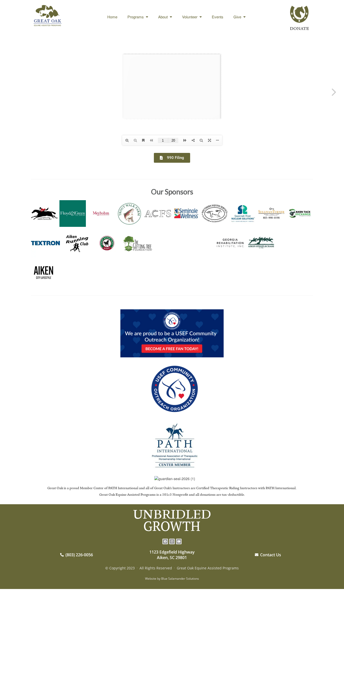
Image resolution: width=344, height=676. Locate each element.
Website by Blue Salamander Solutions (172, 578)
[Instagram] (172, 541)
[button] (37, 521)
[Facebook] (165, 541)
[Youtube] (179, 541)
